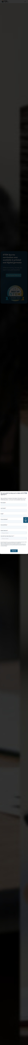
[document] (14, 522)
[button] (25, 520)
